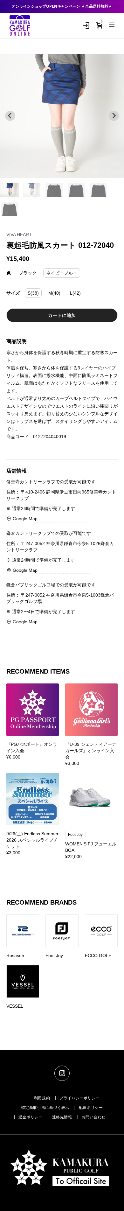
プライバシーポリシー (79, 1098)
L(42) (75, 293)
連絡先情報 (62, 1117)
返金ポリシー (30, 1117)
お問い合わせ (94, 1117)
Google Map (25, 518)
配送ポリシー (91, 1107)
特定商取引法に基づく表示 (45, 1107)
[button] (9, 190)
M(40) (54, 293)
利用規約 (42, 1098)
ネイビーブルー (61, 273)
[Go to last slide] (10, 116)
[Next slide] (114, 116)
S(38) (33, 293)
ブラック (28, 273)
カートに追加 (62, 315)
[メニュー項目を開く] (111, 25)
